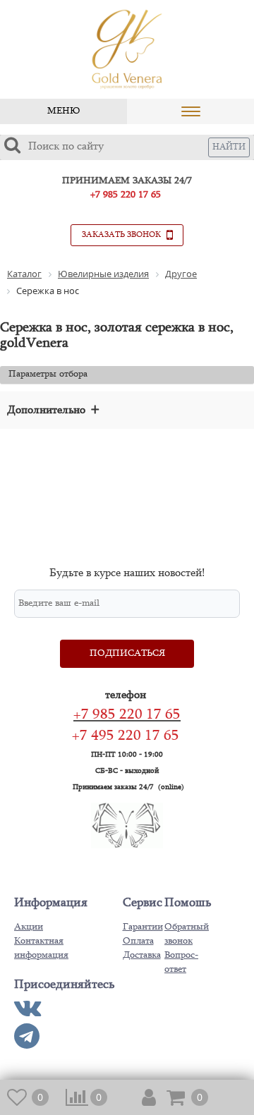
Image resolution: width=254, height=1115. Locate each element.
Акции (28, 927)
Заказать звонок (122, 235)
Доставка (142, 956)
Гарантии (143, 927)
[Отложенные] (18, 1097)
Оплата (138, 941)
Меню (63, 111)
